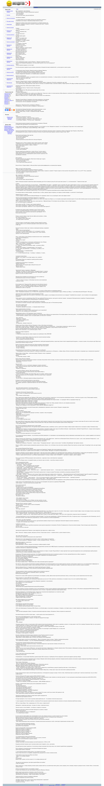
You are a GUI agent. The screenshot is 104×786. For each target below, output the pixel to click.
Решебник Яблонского (9, 127)
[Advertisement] (10, 153)
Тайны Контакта (7, 126)
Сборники (6, 94)
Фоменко (6, 98)
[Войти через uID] (6, 110)
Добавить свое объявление (10, 118)
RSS (17, 9)
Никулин (6, 102)
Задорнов (6, 103)
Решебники (11, 129)
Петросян (6, 96)
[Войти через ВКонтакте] (8, 110)
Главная (36, 7)
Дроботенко (6, 99)
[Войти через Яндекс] (10, 110)
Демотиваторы (7, 93)
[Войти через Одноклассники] (14, 110)
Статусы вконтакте (8, 128)
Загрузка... (10, 119)
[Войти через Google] (12, 110)
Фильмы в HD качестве (9, 130)
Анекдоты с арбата (8, 100)
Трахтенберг (7, 95)
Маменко (6, 101)
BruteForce (6, 129)
